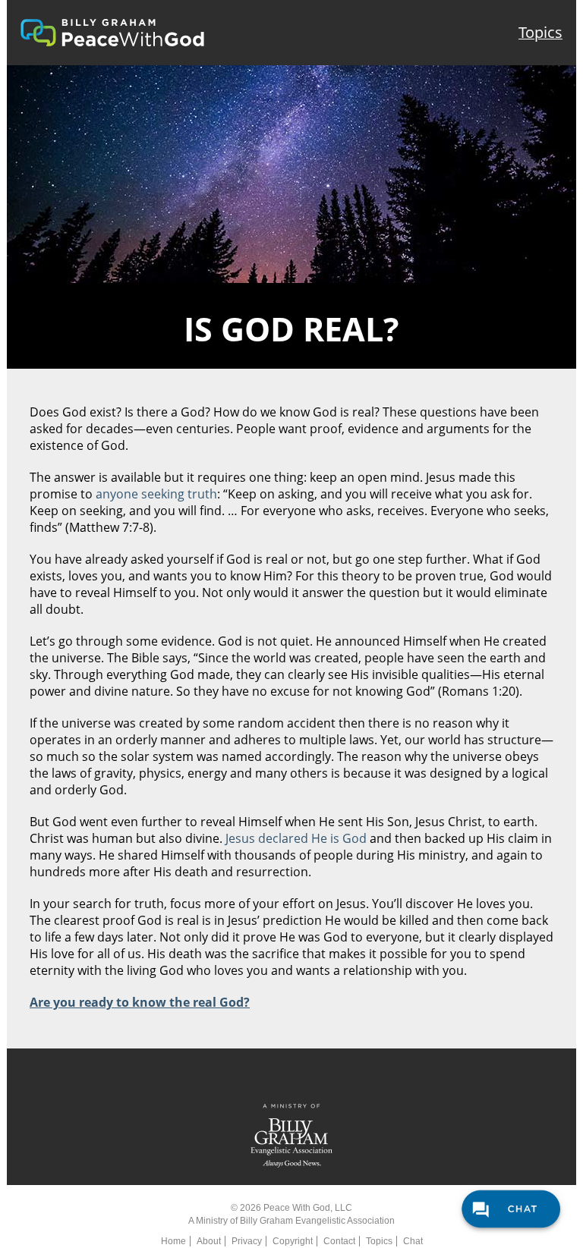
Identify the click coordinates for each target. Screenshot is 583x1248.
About (209, 1241)
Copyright (293, 1241)
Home (173, 1241)
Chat (413, 1241)
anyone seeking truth (156, 494)
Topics (540, 32)
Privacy (247, 1241)
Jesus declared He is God (296, 838)
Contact (339, 1241)
